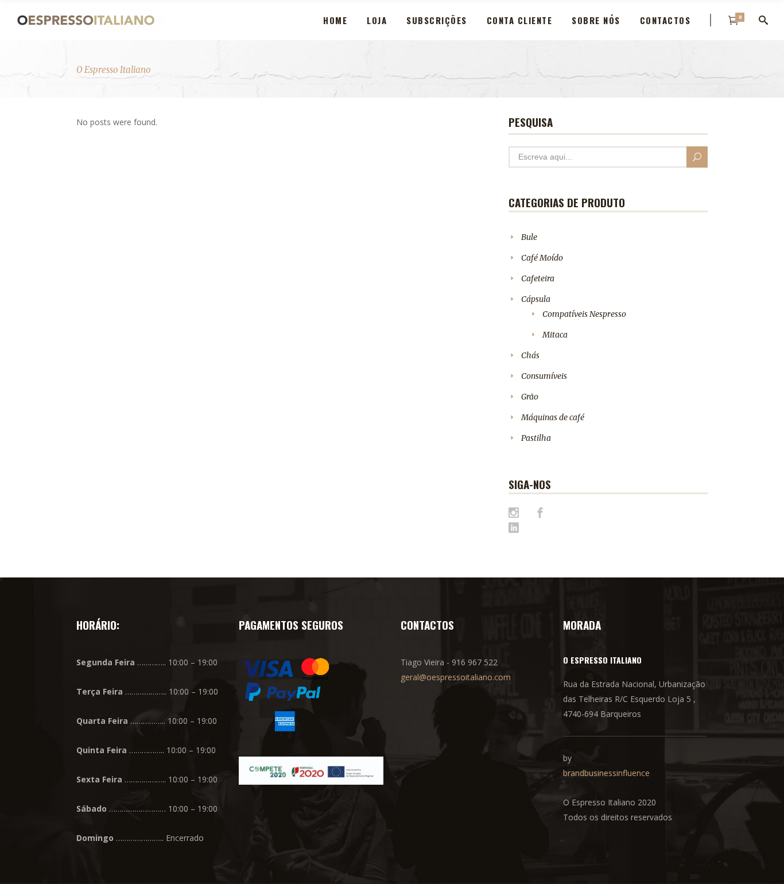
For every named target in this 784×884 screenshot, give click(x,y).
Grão (529, 396)
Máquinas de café (552, 417)
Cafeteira (537, 278)
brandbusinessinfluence (606, 772)
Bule (529, 237)
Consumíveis (544, 376)
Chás (530, 355)
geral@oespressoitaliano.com (456, 677)
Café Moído (542, 258)
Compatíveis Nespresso (584, 314)
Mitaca (555, 334)
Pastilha (536, 438)
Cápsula (535, 299)
